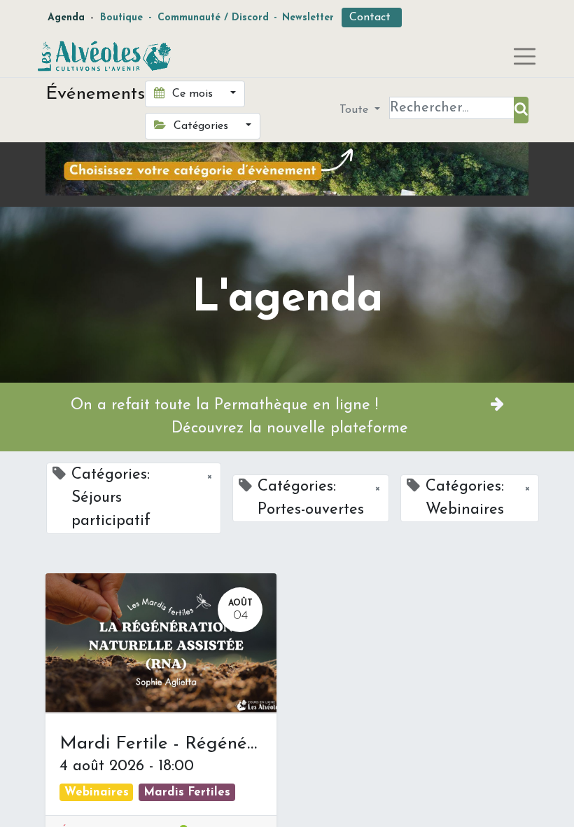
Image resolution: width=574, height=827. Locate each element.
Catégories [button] (201, 126)
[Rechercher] (521, 110)
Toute (356, 110)
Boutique (121, 18)
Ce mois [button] (192, 94)
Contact (372, 17)
